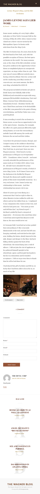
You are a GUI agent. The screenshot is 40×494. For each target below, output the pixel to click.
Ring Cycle (20, 300)
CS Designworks (23, 489)
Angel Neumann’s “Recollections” (20, 429)
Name (5, 340)
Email (5, 347)
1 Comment (22, 26)
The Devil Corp (19, 376)
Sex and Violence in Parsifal (20, 447)
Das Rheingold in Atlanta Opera (20, 465)
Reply (5, 387)
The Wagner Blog (12, 4)
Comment (6, 317)
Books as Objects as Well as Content (20, 411)
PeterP (7, 26)
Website (5, 354)
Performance (9, 300)
